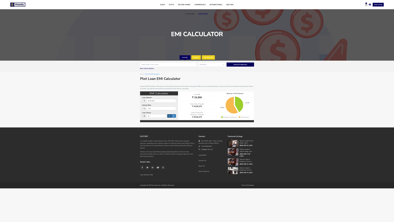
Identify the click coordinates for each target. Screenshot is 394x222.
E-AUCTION (190, 14)
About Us (202, 166)
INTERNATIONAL (216, 5)
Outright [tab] (185, 57)
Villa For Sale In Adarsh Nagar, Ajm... (246, 150)
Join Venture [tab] (208, 57)
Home (142, 74)
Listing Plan (202, 155)
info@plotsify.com (207, 149)
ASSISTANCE (203, 14)
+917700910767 (206, 146)
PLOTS (171, 5)
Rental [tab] (196, 57)
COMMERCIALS (200, 5)
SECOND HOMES (184, 5)
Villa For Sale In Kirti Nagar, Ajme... (246, 142)
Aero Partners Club (146, 175)
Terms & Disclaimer (247, 185)
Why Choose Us (204, 171)
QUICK (162, 5)
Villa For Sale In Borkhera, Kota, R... (246, 160)
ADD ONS (229, 5)
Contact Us (202, 161)
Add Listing (378, 5)
